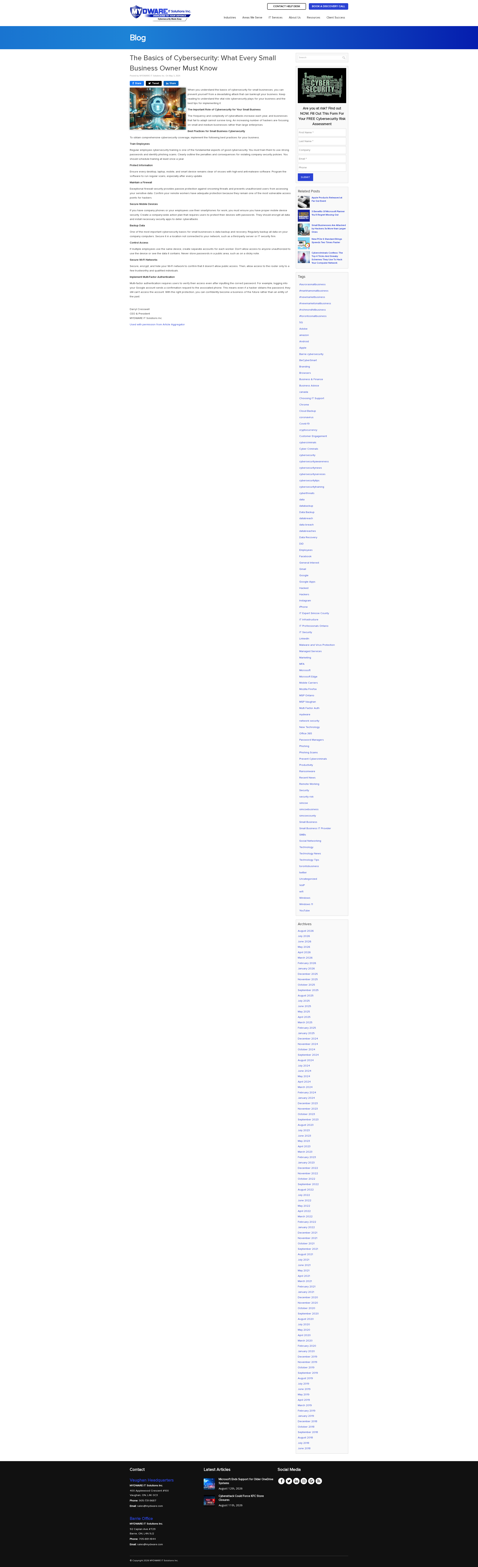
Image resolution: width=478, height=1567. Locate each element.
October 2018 (306, 1426)
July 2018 (303, 1443)
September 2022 (308, 1184)
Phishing (304, 746)
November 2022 (308, 1173)
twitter (303, 872)
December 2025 (308, 974)
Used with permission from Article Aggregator (157, 324)
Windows (304, 897)
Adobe (303, 328)
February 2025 (307, 1027)
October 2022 (306, 1178)
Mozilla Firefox (308, 689)
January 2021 (306, 1292)
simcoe (303, 803)
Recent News (307, 777)
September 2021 (308, 1248)
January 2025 (306, 1033)
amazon (304, 335)
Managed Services (310, 651)
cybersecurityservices (312, 474)
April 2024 (304, 1081)
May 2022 (304, 1205)
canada (303, 392)
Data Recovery (308, 537)
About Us (295, 17)
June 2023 (304, 1135)
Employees (306, 550)
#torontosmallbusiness (313, 316)
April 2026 (304, 952)
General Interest (309, 562)
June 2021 (304, 1265)
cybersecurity (307, 455)
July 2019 (303, 1383)
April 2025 (304, 1017)
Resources (313, 17)
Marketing (305, 657)
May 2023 (304, 1141)
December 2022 (308, 1168)
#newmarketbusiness (312, 297)
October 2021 (306, 1243)
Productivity (306, 765)
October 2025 (306, 984)
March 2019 (305, 1405)
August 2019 (305, 1378)
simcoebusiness (309, 809)
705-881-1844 (147, 1539)
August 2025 (306, 995)
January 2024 (306, 1097)
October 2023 (306, 1114)
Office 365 (305, 733)
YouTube (304, 910)
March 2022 (305, 1216)
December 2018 (307, 1421)
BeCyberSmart (308, 360)
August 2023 (306, 1125)
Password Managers (311, 739)
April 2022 (304, 1211)
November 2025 (308, 979)
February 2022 (307, 1221)
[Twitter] (289, 1481)
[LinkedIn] (296, 1481)
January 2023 (306, 1162)
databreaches (307, 531)
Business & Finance (311, 379)
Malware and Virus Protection (317, 644)
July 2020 (304, 1324)
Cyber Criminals (308, 448)
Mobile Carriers (308, 682)
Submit (305, 177)
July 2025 (304, 1000)
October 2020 (306, 1308)
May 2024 (304, 1076)
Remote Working (309, 784)
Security (304, 790)
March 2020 (305, 1340)
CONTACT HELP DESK (286, 6)
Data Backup (306, 512)
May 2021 (303, 1270)
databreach (306, 518)
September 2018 (308, 1432)
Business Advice (309, 385)
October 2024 (306, 1049)
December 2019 (307, 1356)
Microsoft (305, 670)
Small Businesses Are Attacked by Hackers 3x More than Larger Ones (329, 228)
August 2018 (305, 1437)
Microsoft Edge (308, 676)
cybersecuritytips (309, 480)
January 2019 (306, 1415)
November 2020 (308, 1302)
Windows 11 (306, 904)
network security (309, 720)
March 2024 (305, 1087)
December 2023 (308, 1103)
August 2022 (306, 1189)
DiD (301, 543)
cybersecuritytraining (311, 486)
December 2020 (308, 1297)
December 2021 (307, 1232)
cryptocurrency (308, 430)
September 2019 (308, 1372)
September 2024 (308, 1054)
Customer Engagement (313, 436)
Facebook (305, 556)
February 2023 (307, 1157)
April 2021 (304, 1275)
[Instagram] (304, 1481)
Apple (302, 347)
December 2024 (308, 1038)
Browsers (305, 373)
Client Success (336, 17)
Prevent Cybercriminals (313, 758)
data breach (306, 524)
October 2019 (306, 1367)
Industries (230, 17)
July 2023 (304, 1130)
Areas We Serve (252, 17)
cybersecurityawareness (314, 461)
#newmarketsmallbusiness (315, 303)
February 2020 (307, 1345)
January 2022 (306, 1227)
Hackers (304, 594)
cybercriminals (307, 442)
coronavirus (306, 417)
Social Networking (310, 840)
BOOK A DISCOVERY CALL (328, 6)
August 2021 (305, 1254)
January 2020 (306, 1351)
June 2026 (304, 941)
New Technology (309, 727)
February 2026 (307, 963)
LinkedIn (304, 638)
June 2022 (304, 1200)
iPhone (303, 606)
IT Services (276, 17)
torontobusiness (309, 866)
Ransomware (307, 771)
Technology (306, 847)
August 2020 (306, 1319)
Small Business (308, 822)
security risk (306, 796)
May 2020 (304, 1329)
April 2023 (304, 1146)
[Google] (311, 1481)
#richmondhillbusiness (312, 309)
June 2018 (304, 1448)
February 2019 (306, 1410)
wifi (301, 891)
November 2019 (307, 1362)
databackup (306, 505)
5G (301, 322)
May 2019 (303, 1394)
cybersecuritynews (310, 467)
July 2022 (304, 1195)
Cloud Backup (307, 411)
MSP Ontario (306, 695)
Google (303, 575)
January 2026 (306, 968)
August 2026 (306, 930)
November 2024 (308, 1044)
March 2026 (305, 957)
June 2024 (304, 1070)
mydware (304, 714)
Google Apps (307, 581)
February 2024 (307, 1092)
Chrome (304, 404)
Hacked (303, 588)
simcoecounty (307, 815)
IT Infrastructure (308, 619)
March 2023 (305, 1151)
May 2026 (304, 946)
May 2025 (304, 1011)
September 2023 (308, 1119)
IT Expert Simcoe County (314, 613)
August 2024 (306, 1060)
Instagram (305, 600)
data (302, 499)
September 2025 (308, 990)
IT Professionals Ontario (313, 625)
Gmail (302, 569)
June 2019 (304, 1389)
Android (304, 341)
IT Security (305, 632)
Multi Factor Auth (309, 708)
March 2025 (305, 1022)
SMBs (302, 834)
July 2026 (304, 936)
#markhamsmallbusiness (313, 290)
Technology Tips (309, 859)
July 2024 (304, 1065)
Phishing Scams (308, 752)
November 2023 (308, 1108)
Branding (304, 366)
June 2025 (304, 1006)
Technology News (310, 853)
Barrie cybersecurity (311, 354)
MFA (302, 663)
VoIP (302, 885)
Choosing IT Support (311, 398)
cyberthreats (306, 493)
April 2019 (304, 1399)
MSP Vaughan (307, 701)
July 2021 (303, 1259)
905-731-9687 (147, 1500)
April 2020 (304, 1335)
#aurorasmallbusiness (312, 284)
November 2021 (307, 1238)
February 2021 (306, 1286)
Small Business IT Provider (315, 828)
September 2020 (308, 1313)
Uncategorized (308, 878)
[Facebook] (281, 1481)
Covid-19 (304, 423)
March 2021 (305, 1281)
